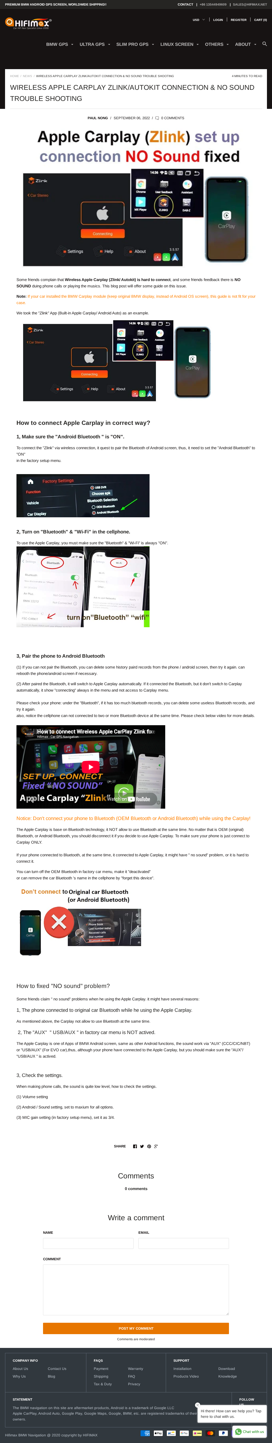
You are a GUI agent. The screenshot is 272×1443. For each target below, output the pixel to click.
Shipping (101, 1376)
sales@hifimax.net (250, 4)
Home (14, 76)
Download (226, 1369)
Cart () (260, 19)
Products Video (186, 1376)
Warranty (135, 1369)
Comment (52, 1259)
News (27, 76)
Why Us (19, 1376)
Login (218, 19)
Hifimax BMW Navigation (25, 1435)
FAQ (131, 1376)
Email (143, 1233)
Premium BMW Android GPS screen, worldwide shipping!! (56, 4)
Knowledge (227, 1376)
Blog (51, 1376)
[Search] (264, 46)
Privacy (134, 1384)
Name (48, 1233)
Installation (182, 1369)
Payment (101, 1369)
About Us (20, 1369)
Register (238, 19)
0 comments (172, 118)
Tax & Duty (103, 1384)
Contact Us (57, 1369)
